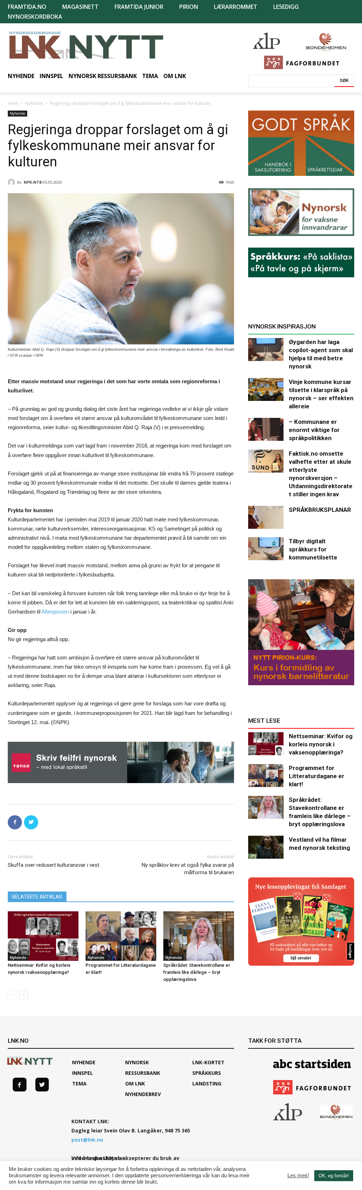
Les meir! (298, 1175)
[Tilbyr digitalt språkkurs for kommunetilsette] (266, 548)
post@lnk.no (87, 1139)
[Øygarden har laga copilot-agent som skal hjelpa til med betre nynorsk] (266, 349)
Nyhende (34, 103)
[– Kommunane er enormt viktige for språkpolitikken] (266, 429)
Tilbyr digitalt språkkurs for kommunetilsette (313, 549)
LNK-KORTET (208, 1062)
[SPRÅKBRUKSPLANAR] (266, 517)
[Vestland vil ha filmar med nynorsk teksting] (266, 847)
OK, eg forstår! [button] (334, 1175)
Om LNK (135, 1083)
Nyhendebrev (143, 1094)
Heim (13, 103)
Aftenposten (55, 612)
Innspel (82, 1073)
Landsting (206, 1083)
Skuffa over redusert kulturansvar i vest (53, 865)
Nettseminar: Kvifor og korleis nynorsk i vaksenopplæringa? (320, 744)
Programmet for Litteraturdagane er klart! (316, 776)
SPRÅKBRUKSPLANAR (320, 509)
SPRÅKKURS (206, 1073)
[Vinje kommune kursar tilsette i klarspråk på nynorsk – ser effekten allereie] (266, 389)
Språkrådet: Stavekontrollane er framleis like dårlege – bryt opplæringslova (196, 972)
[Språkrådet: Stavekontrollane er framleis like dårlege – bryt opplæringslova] (198, 936)
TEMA (79, 1083)
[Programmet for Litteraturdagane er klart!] (121, 936)
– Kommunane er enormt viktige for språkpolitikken (314, 430)
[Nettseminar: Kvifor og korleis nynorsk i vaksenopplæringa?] (43, 936)
